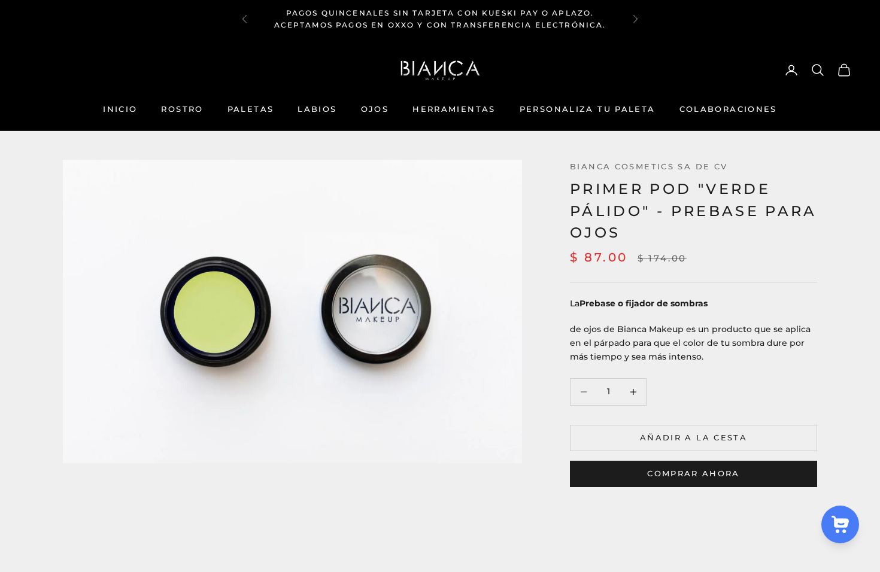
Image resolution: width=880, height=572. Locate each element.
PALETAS (250, 109)
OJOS (375, 109)
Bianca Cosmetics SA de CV (648, 166)
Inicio (120, 109)
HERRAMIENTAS (454, 109)
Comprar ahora (693, 473)
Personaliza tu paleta (588, 109)
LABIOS (317, 109)
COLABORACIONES (728, 109)
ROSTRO (182, 109)
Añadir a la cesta (693, 437)
